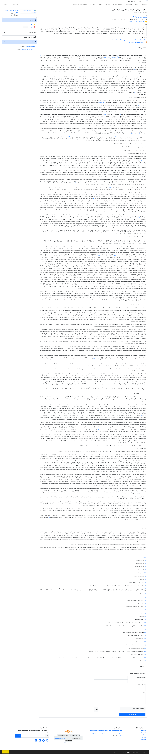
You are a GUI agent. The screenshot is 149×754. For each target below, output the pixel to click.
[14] (132, 134)
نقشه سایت (143, 739)
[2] (79, 67)
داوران (100, 4)
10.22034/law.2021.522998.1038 (137, 22)
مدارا (121, 39)
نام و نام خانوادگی (141, 677)
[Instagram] (47, 741)
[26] (95, 218)
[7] (135, 92)
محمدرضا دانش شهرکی (141, 17)
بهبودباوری (106, 57)
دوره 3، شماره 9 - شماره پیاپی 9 (12, 11)
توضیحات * (142, 692)
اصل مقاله (141, 47)
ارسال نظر (131, 714)
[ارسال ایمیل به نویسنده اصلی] (135, 17)
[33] (98, 430)
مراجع (142, 666)
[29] (99, 256)
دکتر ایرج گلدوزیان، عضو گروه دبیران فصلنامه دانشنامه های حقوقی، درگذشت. (106, 735)
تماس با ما (92, 4)
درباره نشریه (143, 732)
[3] (134, 69)
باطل (49, 517)
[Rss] (36, 741)
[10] (57, 105)
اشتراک (18, 736)
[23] (134, 218)
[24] (129, 218)
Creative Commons (59, 738)
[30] (94, 359)
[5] (112, 89)
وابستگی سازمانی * (141, 684)
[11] (120, 114)
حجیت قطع (126, 39)
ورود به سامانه (15, 4)
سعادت (104, 591)
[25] (106, 218)
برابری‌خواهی (112, 57)
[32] (141, 415)
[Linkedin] (39, 741)
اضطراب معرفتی (142, 39)
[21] (70, 207)
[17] (142, 160)
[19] (110, 188)
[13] (139, 134)
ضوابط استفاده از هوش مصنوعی (80, 4)
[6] (103, 89)
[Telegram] (43, 741)
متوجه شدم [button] (5, 752)
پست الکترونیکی (141, 681)
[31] (77, 396)
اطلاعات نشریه (129, 4)
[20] (94, 198)
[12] (105, 114)
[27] (127, 237)
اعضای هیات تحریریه (141, 734)
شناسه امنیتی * (141, 706)
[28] (115, 256)
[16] (69, 137)
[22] (139, 218)
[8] (138, 105)
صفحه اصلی (143, 4)
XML (31, 24)
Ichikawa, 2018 (101, 102)
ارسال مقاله (107, 4)
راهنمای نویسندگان (117, 4)
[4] (135, 85)
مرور (137, 4)
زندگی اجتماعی (134, 39)
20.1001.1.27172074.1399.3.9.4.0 (137, 42)
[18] (75, 183)
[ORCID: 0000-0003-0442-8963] (134, 17)
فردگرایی (117, 57)
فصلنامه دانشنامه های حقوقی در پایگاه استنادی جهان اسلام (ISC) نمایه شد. (106, 731)
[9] (81, 105)
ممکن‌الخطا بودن (115, 39)
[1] (41, 55)
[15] (115, 137)
